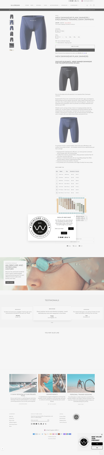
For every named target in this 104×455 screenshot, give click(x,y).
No (97, 447)
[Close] (101, 434)
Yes (97, 443)
